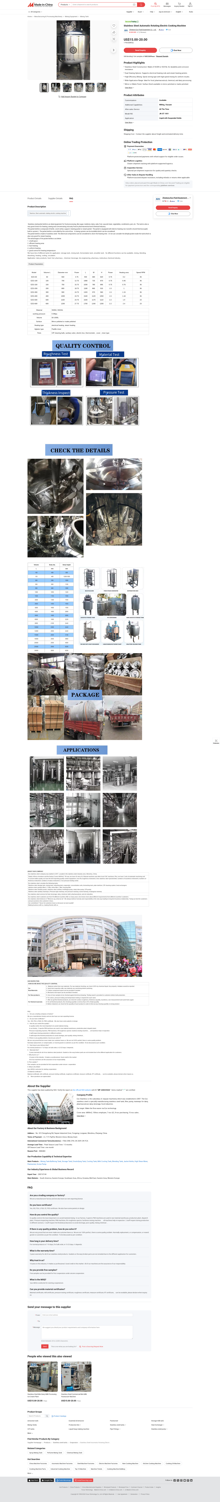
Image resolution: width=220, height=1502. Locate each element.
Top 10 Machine (80, 1469)
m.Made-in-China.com (115, 1490)
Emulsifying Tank (79, 1161)
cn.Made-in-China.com (132, 1490)
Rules (191, 12)
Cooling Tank (92, 1161)
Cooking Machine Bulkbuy (116, 1469)
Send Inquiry (140, 50)
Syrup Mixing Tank (35, 1453)
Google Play (47, 1480)
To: (39, 1321)
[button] (134, 4)
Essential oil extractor (76, 1421)
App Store (33, 1480)
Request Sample (162, 56)
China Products (75, 1487)
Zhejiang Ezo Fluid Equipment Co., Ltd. (142, 30)
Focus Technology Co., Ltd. (94, 1494)
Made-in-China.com (100, 1490)
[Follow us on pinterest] (188, 1480)
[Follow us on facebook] (174, 1480)
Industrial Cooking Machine (60, 1469)
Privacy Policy (145, 1494)
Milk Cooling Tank (104, 1161)
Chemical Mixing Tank (74, 1453)
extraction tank (33, 1421)
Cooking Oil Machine (173, 1463)
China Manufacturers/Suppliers (91, 1487)
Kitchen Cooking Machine (152, 1463)
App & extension (164, 12)
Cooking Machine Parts (37, 1469)
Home (30, 16)
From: (38, 1315)
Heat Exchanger (157, 1425)
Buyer (140, 12)
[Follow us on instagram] (181, 1480)
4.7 (165, 201)
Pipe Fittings (114, 1429)
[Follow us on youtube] (184, 1480)
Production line (74, 1425)
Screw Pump (41, 1164)
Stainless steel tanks (117, 1425)
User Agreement (122, 1494)
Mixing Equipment (71, 16)
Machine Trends (96, 1469)
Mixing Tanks (32, 1425)
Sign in (190, 6)
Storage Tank (67, 1161)
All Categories (35, 12)
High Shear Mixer (141, 1161)
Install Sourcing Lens (84, 1480)
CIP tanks (31, 1429)
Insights (158, 1487)
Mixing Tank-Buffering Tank (50, 1161)
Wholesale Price (123, 1487)
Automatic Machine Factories (62, 1463)
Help (151, 12)
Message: (36, 1327)
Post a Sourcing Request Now (91, 1346)
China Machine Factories (38, 1463)
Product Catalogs (59, 1416)
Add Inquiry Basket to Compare (73, 96)
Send (45, 1346)
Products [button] (64, 4)
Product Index (149, 1487)
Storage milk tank (157, 1421)
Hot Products (63, 1487)
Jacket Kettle (129, 1161)
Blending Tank (117, 1161)
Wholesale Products (110, 1487)
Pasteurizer (32, 1164)
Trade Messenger (63, 1480)
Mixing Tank (84, 16)
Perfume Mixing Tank (54, 1453)
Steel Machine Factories (85, 1463)
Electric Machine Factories (108, 1463)
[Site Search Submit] (141, 4)
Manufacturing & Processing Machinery (48, 16)
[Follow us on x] (178, 1480)
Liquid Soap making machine (79, 1429)
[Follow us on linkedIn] (191, 1480)
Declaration (134, 1494)
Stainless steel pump (158, 1429)
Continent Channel (136, 1487)
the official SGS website (82, 1090)
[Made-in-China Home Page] (40, 4)
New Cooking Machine (130, 1463)
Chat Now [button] (177, 50)
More (30, 1473)
